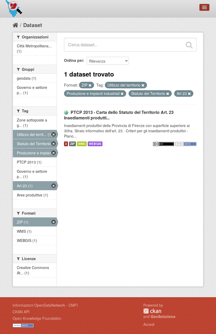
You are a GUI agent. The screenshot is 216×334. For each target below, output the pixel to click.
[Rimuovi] (90, 85)
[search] (189, 45)
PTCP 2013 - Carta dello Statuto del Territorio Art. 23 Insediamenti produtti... (119, 115)
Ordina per (73, 60)
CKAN (152, 311)
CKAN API (21, 311)
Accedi (148, 324)
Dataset (32, 25)
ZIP (72, 143)
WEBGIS (95, 143)
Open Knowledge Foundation (37, 318)
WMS (82, 143)
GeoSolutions (163, 316)
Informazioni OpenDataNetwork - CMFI (45, 305)
